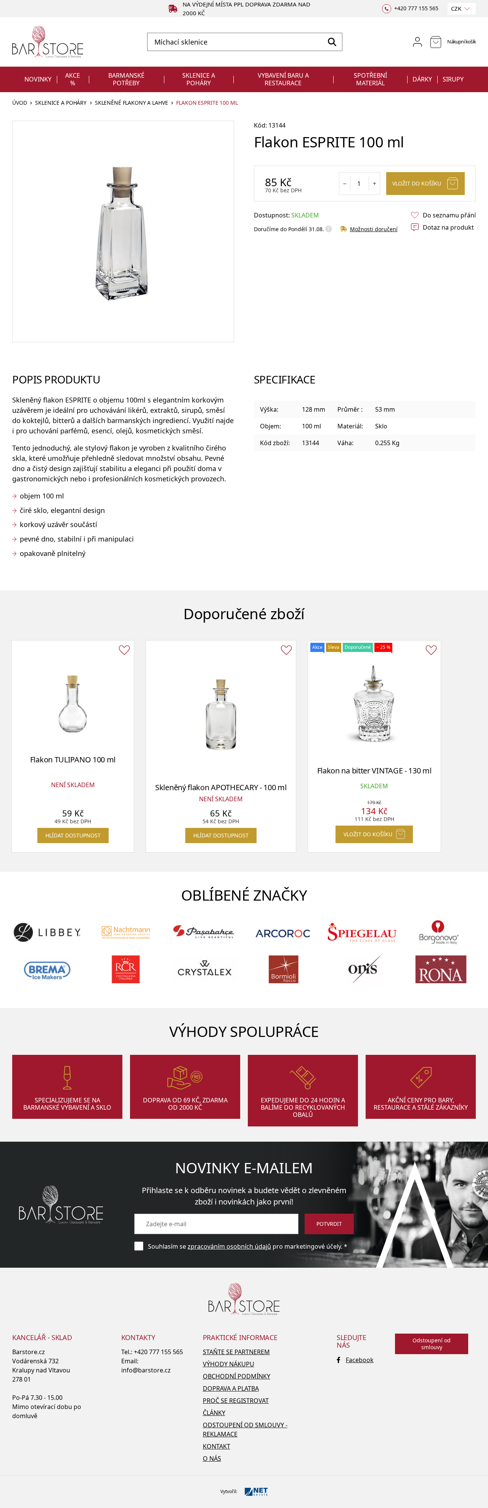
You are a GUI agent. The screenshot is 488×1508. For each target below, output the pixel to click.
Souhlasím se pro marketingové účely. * (247, 1246)
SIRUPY (453, 79)
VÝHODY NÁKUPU (228, 1364)
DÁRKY (422, 79)
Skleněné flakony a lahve (131, 103)
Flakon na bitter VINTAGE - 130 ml (374, 770)
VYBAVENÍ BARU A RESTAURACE (283, 79)
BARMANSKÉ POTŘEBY (126, 79)
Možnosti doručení (374, 229)
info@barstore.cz (146, 1370)
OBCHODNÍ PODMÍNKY (236, 1376)
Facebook (360, 1360)
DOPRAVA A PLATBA (231, 1388)
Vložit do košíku (416, 183)
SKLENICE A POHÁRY (198, 79)
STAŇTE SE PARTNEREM (236, 1352)
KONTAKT (216, 1446)
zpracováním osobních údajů (229, 1246)
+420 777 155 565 (158, 1352)
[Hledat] (331, 42)
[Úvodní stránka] (47, 42)
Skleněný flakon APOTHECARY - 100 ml (221, 787)
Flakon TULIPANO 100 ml (73, 759)
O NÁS (212, 1458)
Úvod (19, 103)
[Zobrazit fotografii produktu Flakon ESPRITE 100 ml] (123, 231)
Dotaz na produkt (448, 227)
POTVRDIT (329, 1223)
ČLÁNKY (214, 1413)
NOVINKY (37, 79)
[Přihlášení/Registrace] (417, 42)
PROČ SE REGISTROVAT (236, 1400)
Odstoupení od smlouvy (432, 1344)
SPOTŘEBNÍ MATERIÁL (370, 79)
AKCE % (72, 79)
